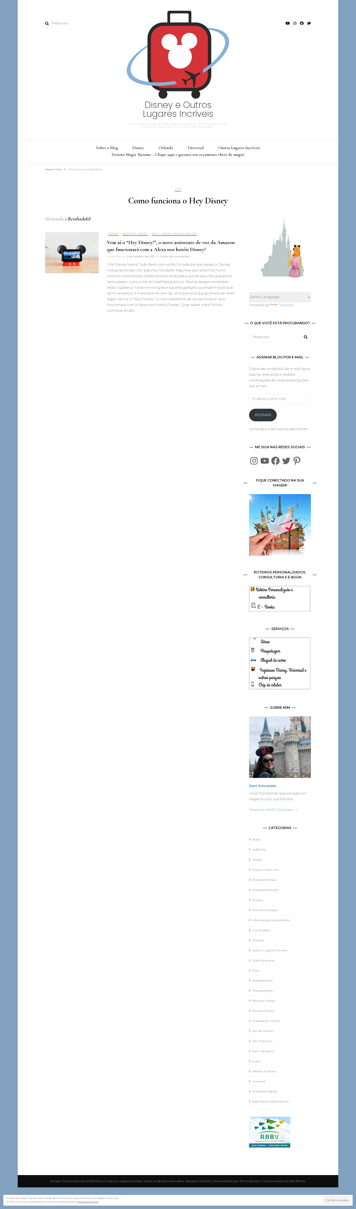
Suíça (256, 1061)
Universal (196, 147)
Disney (138, 147)
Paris (255, 970)
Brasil (256, 839)
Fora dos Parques (265, 910)
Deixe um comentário (175, 256)
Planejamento (262, 980)
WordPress (297, 1181)
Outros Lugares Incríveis (239, 147)
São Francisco (262, 1041)
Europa (257, 900)
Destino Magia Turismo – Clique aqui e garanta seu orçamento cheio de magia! (178, 154)
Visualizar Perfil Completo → (273, 810)
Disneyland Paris (264, 880)
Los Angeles (261, 930)
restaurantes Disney (266, 1021)
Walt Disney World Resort (174, 233)
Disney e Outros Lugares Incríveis (178, 109)
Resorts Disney (135, 233)
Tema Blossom (250, 1181)
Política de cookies (87, 1201)
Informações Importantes (271, 920)
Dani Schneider (262, 786)
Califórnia (258, 849)
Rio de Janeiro (262, 1031)
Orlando (166, 147)
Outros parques (263, 960)
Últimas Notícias (263, 1071)
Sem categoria (263, 1051)
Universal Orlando (265, 1091)
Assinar (263, 415)
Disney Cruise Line (265, 870)
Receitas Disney (263, 1001)
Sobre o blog (107, 147)
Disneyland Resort (265, 890)
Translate (286, 305)
